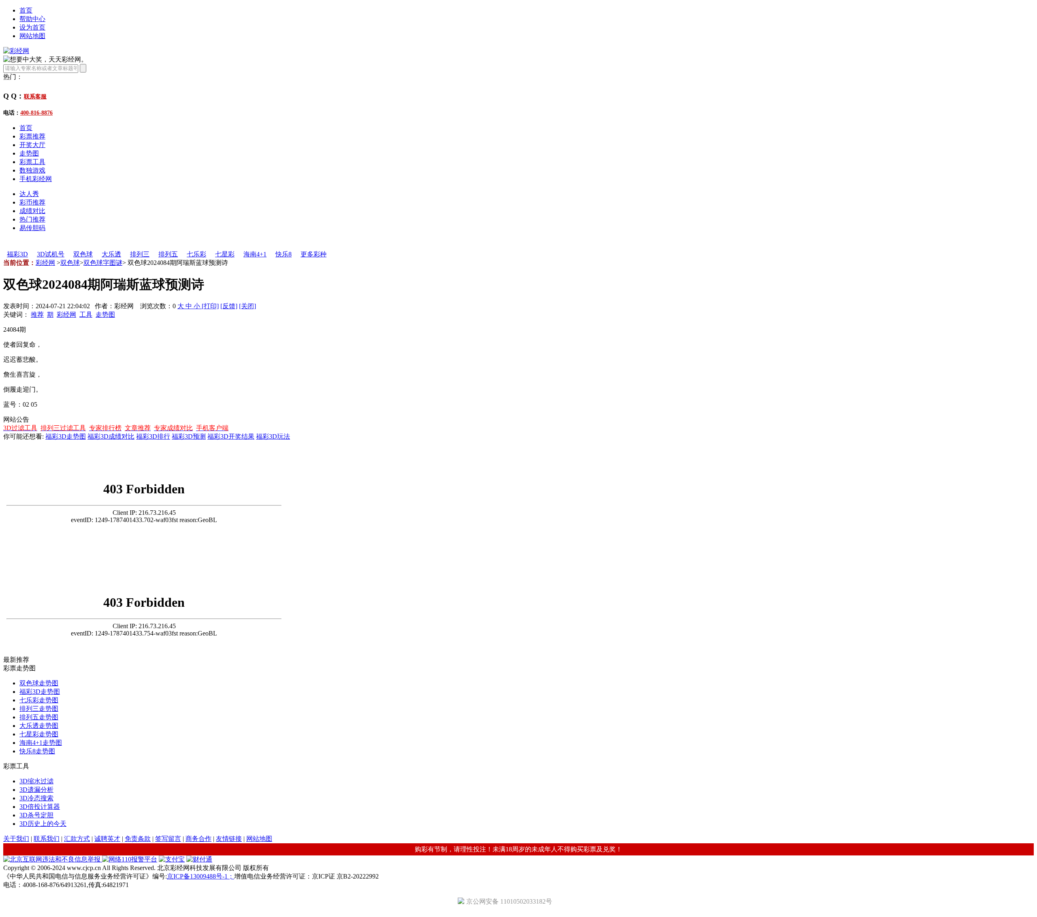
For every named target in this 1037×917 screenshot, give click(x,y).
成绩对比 (32, 210)
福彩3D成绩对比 (110, 436)
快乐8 (283, 254)
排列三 (139, 254)
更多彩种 (313, 254)
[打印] (210, 306)
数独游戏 (32, 170)
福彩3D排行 (153, 436)
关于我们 (16, 838)
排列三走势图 (38, 708)
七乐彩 (196, 254)
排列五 (168, 254)
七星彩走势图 (38, 734)
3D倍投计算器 (39, 806)
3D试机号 (50, 254)
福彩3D (17, 254)
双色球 (83, 254)
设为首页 (32, 27)
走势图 (29, 153)
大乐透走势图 (38, 725)
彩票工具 (32, 161)
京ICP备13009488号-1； (200, 876)
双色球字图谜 (102, 262)
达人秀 (29, 193)
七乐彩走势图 (38, 700)
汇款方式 (77, 838)
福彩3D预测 (189, 436)
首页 (25, 10)
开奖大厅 (32, 144)
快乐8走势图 (37, 751)
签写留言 (168, 838)
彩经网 (45, 262)
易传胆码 (32, 227)
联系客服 (35, 97)
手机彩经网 (35, 178)
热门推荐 (32, 219)
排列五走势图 (38, 717)
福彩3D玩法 (273, 436)
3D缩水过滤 (36, 781)
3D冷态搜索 (36, 798)
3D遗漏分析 (36, 789)
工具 (85, 314)
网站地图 (32, 35)
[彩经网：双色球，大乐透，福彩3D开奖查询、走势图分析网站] (16, 50)
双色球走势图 (38, 683)
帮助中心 (32, 18)
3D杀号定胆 (36, 815)
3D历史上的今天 (42, 823)
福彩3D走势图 (65, 436)
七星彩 (225, 254)
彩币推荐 (32, 202)
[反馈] (228, 306)
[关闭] (247, 306)
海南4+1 (255, 254)
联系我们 (47, 838)
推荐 (37, 314)
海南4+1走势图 (40, 742)
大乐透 (111, 254)
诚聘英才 (107, 838)
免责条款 (138, 838)
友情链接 (229, 838)
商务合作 (198, 838)
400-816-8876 (36, 113)
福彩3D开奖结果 (230, 436)
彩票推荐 (32, 136)
